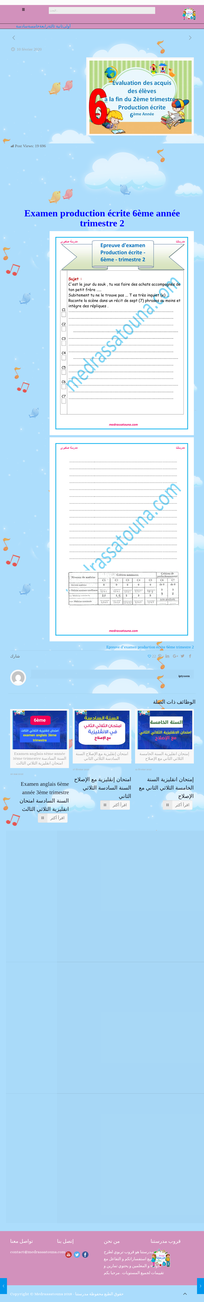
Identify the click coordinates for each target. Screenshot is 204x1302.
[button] (23, 10)
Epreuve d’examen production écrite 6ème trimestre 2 (150, 647)
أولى (67, 26)
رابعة (43, 26)
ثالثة (51, 26)
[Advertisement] (102, 178)
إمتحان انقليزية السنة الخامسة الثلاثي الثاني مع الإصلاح (166, 787)
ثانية (59, 26)
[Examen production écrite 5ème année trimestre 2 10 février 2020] (3, 1286)
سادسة (22, 26)
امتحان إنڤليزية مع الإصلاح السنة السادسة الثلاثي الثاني (102, 787)
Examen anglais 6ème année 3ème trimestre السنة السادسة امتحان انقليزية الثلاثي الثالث (44, 796)
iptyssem (184, 676)
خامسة (33, 26)
